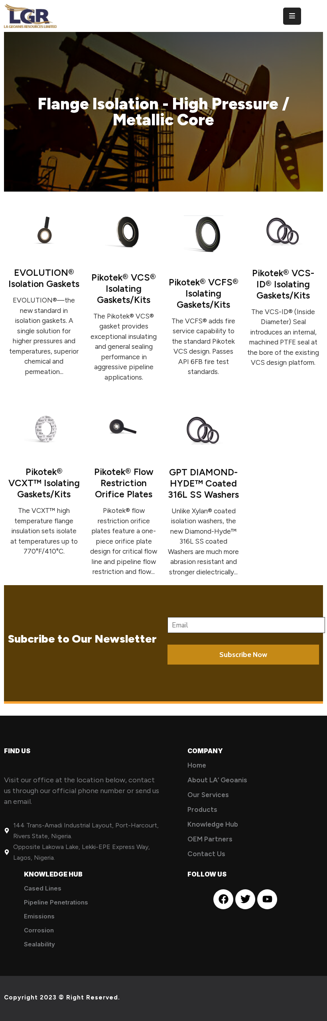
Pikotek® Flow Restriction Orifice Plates (124, 483)
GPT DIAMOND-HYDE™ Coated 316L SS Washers (203, 483)
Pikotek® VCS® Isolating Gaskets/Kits (123, 288)
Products (202, 809)
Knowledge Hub (212, 824)
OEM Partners (209, 839)
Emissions (39, 916)
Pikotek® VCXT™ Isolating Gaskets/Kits (44, 483)
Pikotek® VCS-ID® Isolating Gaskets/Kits (283, 284)
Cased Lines (42, 888)
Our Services (208, 795)
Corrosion (39, 930)
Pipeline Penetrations (56, 902)
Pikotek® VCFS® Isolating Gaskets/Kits (203, 293)
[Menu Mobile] (292, 16)
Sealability (39, 944)
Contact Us (206, 854)
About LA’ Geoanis (217, 780)
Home (196, 765)
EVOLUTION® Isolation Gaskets (43, 278)
